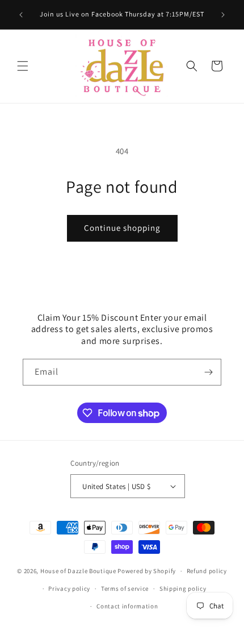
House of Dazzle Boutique (78, 571)
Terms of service (125, 588)
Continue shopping (122, 227)
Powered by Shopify (146, 571)
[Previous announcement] (21, 14)
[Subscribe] (208, 372)
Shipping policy (183, 588)
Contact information (127, 606)
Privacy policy (69, 588)
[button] (22, 65)
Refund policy (207, 571)
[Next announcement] (223, 14)
